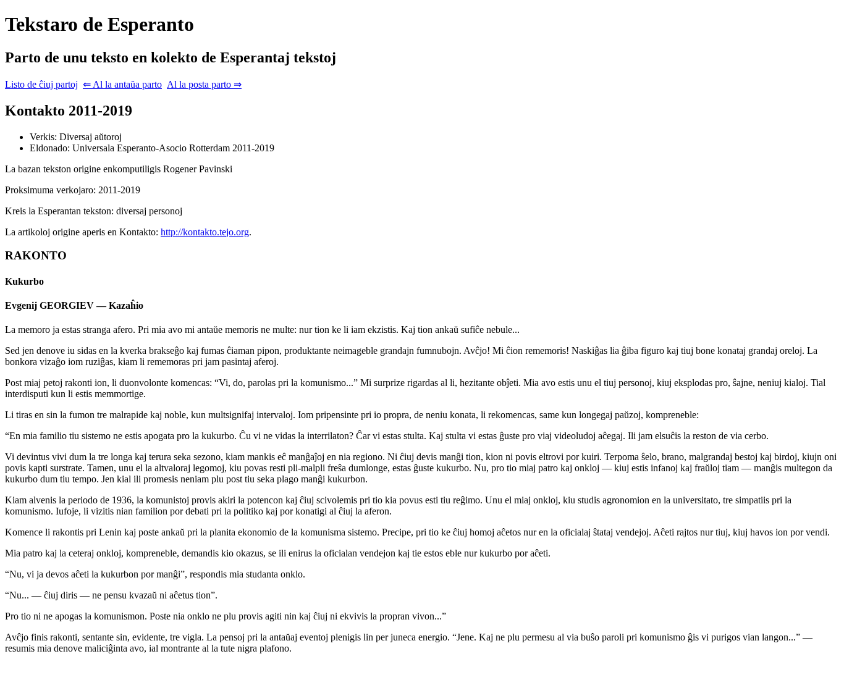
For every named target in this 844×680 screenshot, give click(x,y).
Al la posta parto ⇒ (204, 84)
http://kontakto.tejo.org (205, 232)
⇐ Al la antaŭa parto (122, 84)
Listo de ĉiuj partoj (41, 84)
